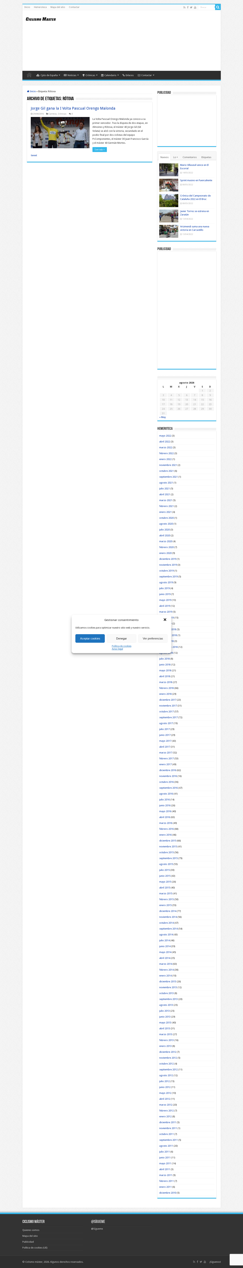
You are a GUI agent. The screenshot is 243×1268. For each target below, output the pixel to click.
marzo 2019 (165, 611)
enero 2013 (165, 1046)
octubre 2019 (166, 570)
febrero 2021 (166, 506)
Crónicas (90, 75)
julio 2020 (164, 529)
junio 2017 (164, 735)
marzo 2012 (165, 1104)
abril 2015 (164, 887)
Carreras (53, 114)
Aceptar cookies (90, 638)
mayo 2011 (165, 1163)
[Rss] (184, 7)
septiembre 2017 (168, 717)
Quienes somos (30, 1230)
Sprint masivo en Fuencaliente (196, 180)
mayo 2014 (165, 952)
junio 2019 (164, 594)
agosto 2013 (166, 1005)
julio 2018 (164, 658)
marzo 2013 (165, 1034)
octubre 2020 (166, 517)
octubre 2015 (166, 852)
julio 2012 (164, 1081)
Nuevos (164, 157)
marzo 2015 (165, 893)
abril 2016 (164, 817)
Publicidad (28, 1241)
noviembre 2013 (168, 987)
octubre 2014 (166, 922)
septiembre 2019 (168, 576)
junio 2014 (164, 946)
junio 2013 (164, 1016)
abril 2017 (164, 746)
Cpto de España (49, 75)
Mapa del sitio (57, 7)
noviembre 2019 (168, 564)
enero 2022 (165, 459)
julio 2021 (164, 488)
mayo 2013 (165, 1022)
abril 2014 (164, 958)
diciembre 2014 (167, 911)
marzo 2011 (165, 1175)
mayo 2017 (165, 740)
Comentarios (190, 157)
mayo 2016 (165, 811)
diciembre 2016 (167, 770)
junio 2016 (164, 805)
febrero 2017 (166, 758)
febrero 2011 (166, 1181)
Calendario (110, 75)
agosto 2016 (166, 793)
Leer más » (100, 149)
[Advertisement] (149, 40)
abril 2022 (164, 441)
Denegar (121, 638)
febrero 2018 (166, 688)
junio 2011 (164, 1157)
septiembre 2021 (168, 476)
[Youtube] (195, 7)
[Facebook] (188, 7)
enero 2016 (165, 834)
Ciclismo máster (34, 1261)
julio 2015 (164, 870)
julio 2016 (164, 799)
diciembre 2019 (167, 559)
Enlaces (130, 75)
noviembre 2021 (168, 465)
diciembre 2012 (167, 1051)
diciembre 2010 (167, 1192)
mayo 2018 (165, 670)
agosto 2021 (166, 482)
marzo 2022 (165, 447)
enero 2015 (165, 905)
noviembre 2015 (168, 846)
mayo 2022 (165, 435)
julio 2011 (164, 1151)
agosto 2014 (166, 934)
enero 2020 (165, 553)
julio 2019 (164, 588)
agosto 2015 (166, 864)
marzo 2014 (165, 963)
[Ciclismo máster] (43, 18)
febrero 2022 (166, 453)
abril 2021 (164, 494)
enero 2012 (165, 1116)
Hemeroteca (40, 7)
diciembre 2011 (167, 1122)
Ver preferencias (153, 638)
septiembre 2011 (168, 1140)
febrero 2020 (166, 547)
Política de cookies (121, 646)
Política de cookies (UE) (34, 1247)
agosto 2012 (166, 1075)
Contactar (74, 7)
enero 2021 (165, 512)
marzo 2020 (165, 541)
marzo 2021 (165, 500)
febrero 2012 (166, 1110)
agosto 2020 (166, 523)
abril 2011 (164, 1169)
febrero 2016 (166, 828)
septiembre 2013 (168, 999)
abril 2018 (164, 676)
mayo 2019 (165, 600)
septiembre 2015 (168, 858)
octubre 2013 (166, 993)
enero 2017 (165, 764)
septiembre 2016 (168, 787)
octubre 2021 (166, 470)
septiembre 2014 (168, 928)
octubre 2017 (166, 711)
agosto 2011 (166, 1145)
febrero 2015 (166, 899)
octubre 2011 (166, 1134)
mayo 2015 (165, 881)
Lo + (175, 157)
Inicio (27, 7)
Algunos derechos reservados (66, 1261)
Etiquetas (206, 157)
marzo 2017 (165, 752)
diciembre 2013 (167, 981)
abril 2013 (164, 1028)
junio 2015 (164, 875)
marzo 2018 (165, 682)
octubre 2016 (166, 782)
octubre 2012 (166, 1063)
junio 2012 (164, 1087)
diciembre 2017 (167, 699)
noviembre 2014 (168, 917)
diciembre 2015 (167, 840)
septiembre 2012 (168, 1069)
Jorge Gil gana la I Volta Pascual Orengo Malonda (73, 108)
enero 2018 (165, 693)
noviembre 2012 (168, 1057)
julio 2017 (164, 729)
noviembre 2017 (168, 705)
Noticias (72, 75)
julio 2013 (164, 1010)
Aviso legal (117, 649)
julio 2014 (164, 940)
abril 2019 (164, 605)
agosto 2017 (166, 723)
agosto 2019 (166, 582)
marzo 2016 (165, 823)
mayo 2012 (165, 1093)
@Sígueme (98, 1222)
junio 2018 (164, 664)
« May (162, 417)
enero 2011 (165, 1186)
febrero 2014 (166, 969)
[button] (165, 620)
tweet (34, 155)
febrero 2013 (166, 1040)
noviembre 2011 (168, 1128)
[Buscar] (218, 7)
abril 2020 (164, 535)
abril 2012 (164, 1098)
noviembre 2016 (168, 776)
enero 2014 (165, 975)
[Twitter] (191, 7)
